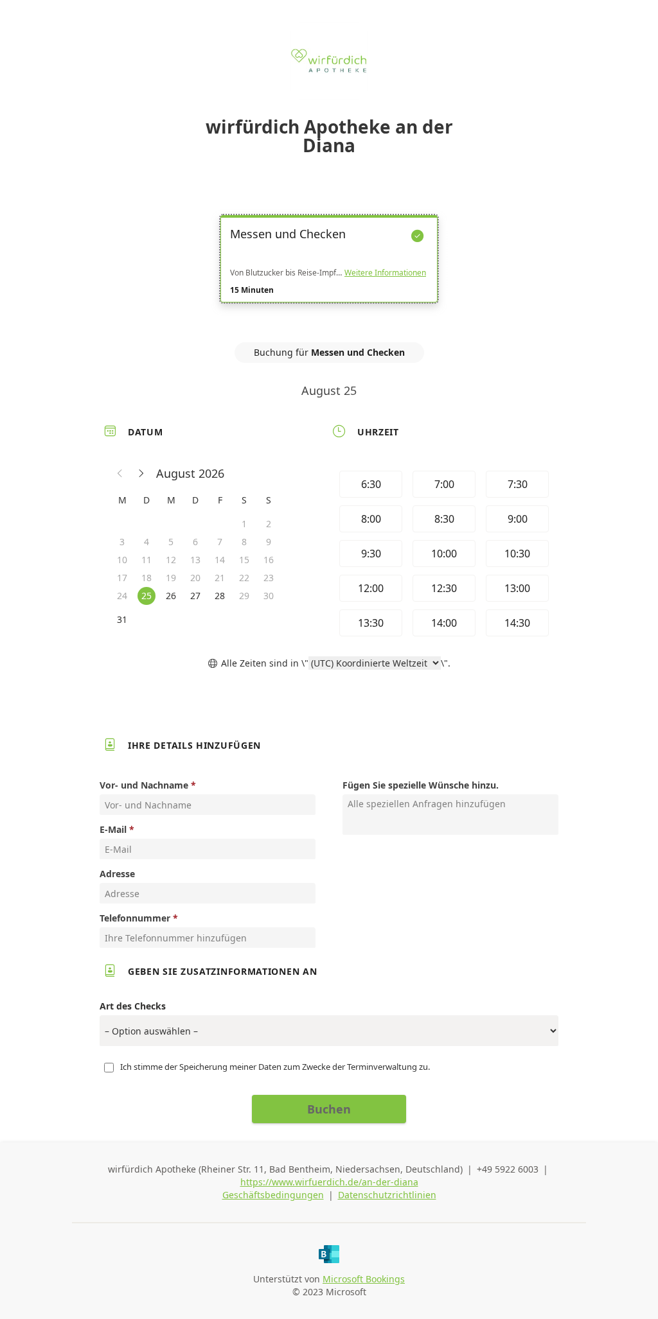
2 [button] (268, 524)
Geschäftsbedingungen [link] (273, 1195)
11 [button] (146, 560)
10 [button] (122, 560)
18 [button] (146, 578)
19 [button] (171, 578)
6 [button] (195, 542)
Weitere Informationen (385, 272)
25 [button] (146, 596)
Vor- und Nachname (144, 785)
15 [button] (244, 560)
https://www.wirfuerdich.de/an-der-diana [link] (329, 1182)
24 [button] (122, 596)
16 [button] (268, 560)
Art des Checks (133, 1006)
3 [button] (122, 542)
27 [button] (195, 596)
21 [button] (220, 578)
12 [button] (171, 560)
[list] (329, 270)
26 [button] (171, 596)
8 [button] (244, 542)
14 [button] (220, 560)
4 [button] (146, 542)
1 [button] (244, 524)
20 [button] (195, 578)
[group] (442, 553)
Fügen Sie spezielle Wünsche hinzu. (420, 785)
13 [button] (195, 560)
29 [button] (244, 596)
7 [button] (219, 542)
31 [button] (122, 619)
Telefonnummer (135, 918)
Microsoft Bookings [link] (364, 1279)
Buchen (329, 1109)
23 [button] (268, 578)
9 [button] (268, 542)
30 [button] (268, 596)
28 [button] (220, 596)
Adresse (117, 874)
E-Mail (113, 829)
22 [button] (244, 578)
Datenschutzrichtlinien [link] (387, 1195)
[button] (120, 473)
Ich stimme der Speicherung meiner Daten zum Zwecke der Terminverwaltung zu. (275, 1066)
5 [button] (170, 542)
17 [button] (122, 578)
